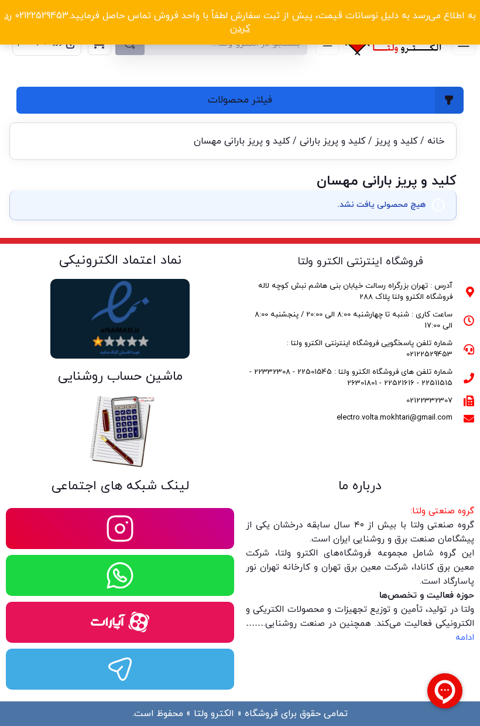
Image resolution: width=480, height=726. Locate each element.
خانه (435, 141)
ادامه (464, 638)
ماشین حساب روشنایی (120, 376)
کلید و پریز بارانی (332, 141)
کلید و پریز (396, 141)
